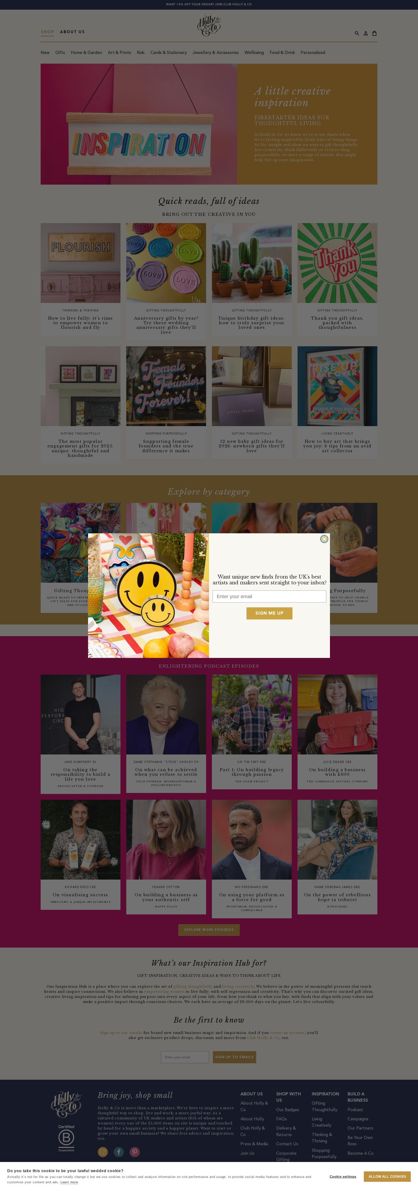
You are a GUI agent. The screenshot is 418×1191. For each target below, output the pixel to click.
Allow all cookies (387, 1176)
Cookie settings (343, 1176)
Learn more (69, 1182)
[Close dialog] (324, 539)
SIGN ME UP (269, 613)
